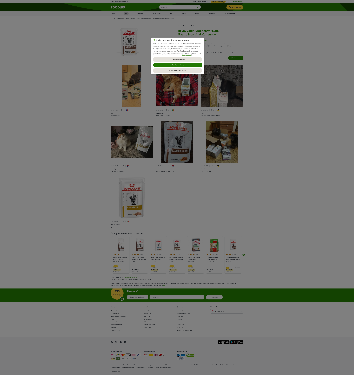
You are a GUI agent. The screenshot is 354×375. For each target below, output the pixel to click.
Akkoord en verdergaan (178, 65)
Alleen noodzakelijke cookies (177, 70)
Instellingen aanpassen (178, 59)
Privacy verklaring (186, 55)
